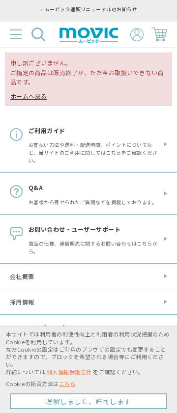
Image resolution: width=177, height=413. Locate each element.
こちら (67, 383)
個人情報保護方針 (69, 372)
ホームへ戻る (28, 96)
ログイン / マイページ (137, 34)
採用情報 (22, 302)
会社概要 (22, 276)
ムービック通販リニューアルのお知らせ (82, 9)
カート (159, 34)
